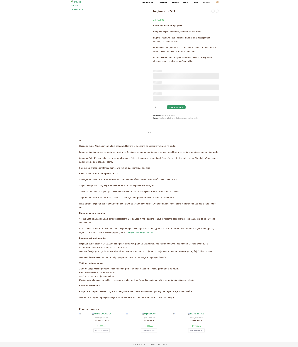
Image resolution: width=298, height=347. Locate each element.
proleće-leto (170, 115)
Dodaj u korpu (176, 107)
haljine (163, 115)
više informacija (101, 330)
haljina (170, 118)
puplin (196, 118)
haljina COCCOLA (102, 321)
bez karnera (163, 118)
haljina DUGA (149, 321)
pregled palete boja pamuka (140, 232)
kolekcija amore (179, 118)
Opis (149, 133)
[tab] (149, 133)
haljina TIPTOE (196, 321)
